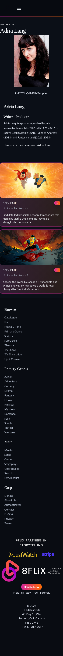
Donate (8, 495)
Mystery (9, 409)
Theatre (9, 345)
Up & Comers (12, 359)
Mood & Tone (12, 326)
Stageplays (11, 463)
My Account (11, 477)
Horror (8, 400)
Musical (9, 404)
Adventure (10, 381)
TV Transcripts (13, 354)
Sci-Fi (7, 418)
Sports (8, 423)
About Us (10, 500)
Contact (9, 509)
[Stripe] (48, 554)
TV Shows (10, 349)
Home (2, 24)
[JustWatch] (23, 554)
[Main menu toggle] (19, 8)
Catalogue (10, 317)
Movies (8, 450)
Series (8, 454)
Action (8, 376)
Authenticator (12, 504)
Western (9, 432)
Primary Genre (13, 331)
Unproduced (11, 468)
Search (8, 473)
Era (6, 322)
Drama (8, 390)
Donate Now (31, 587)
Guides (8, 459)
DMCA (8, 514)
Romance (10, 413)
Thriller (8, 427)
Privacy (8, 518)
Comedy (9, 386)
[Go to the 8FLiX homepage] (7, 8)
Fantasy (9, 395)
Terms (8, 523)
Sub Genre (10, 340)
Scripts (8, 336)
